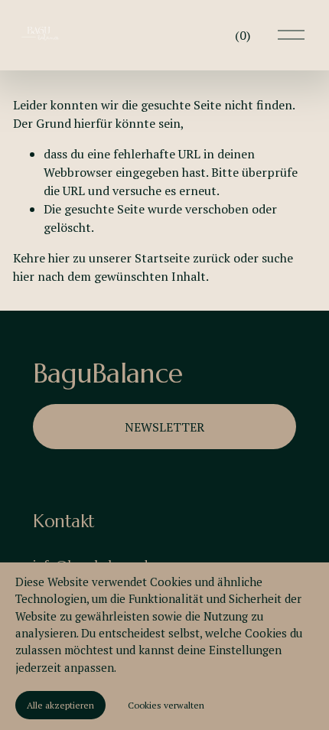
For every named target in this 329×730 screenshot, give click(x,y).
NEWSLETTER (164, 427)
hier (59, 257)
